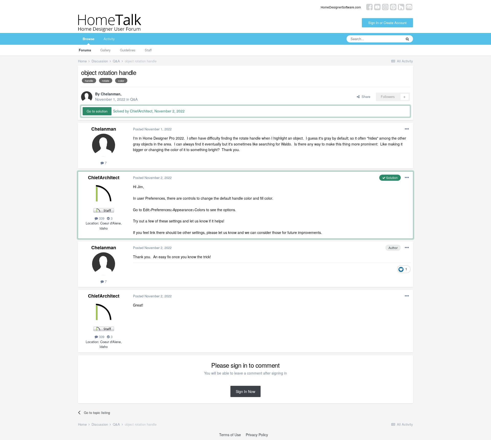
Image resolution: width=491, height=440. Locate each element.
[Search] (407, 38)
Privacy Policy (257, 434)
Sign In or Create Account (387, 22)
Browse (88, 38)
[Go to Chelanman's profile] (86, 97)
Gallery (105, 50)
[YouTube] (377, 6)
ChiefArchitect (103, 177)
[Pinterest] (393, 6)
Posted (152, 129)
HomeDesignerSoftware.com (341, 7)
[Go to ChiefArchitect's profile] (103, 193)
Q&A (134, 99)
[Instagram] (385, 6)
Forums (85, 50)
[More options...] (406, 129)
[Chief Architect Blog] (409, 6)
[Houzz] (401, 6)
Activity (109, 38)
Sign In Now (245, 391)
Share (365, 96)
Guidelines (128, 50)
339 (101, 218)
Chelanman (110, 93)
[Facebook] (369, 6)
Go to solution (97, 111)
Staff (148, 50)
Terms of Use (230, 434)
